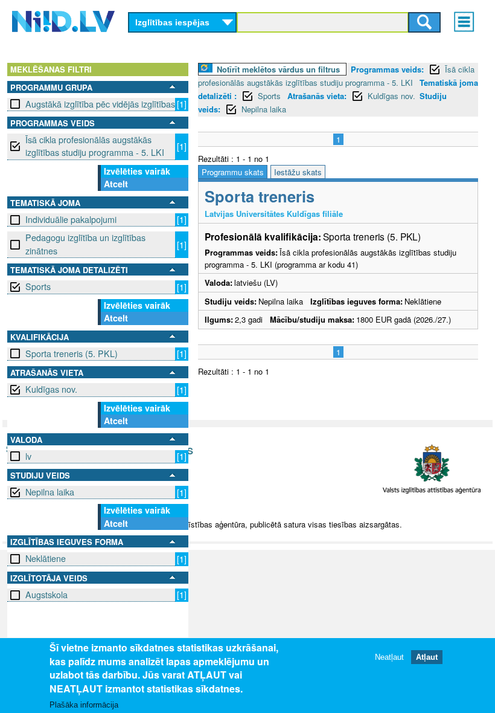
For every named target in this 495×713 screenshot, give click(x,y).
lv (28, 456)
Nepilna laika (49, 492)
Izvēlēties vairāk (137, 171)
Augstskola (46, 595)
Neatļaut (389, 657)
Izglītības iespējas (172, 22)
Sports (38, 286)
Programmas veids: (387, 69)
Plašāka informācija (84, 704)
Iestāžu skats (298, 172)
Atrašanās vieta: (316, 96)
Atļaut (427, 657)
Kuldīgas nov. (51, 389)
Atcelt (116, 184)
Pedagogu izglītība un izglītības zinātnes (85, 243)
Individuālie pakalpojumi (71, 219)
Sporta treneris (260, 196)
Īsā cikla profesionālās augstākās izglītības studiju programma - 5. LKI (94, 146)
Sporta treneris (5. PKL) (71, 353)
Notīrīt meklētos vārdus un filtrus (278, 69)
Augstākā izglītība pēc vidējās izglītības (100, 104)
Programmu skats (233, 172)
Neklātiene (45, 558)
